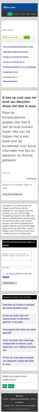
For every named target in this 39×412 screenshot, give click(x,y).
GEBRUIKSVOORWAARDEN (19, 399)
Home (10, 14)
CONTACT (5, 399)
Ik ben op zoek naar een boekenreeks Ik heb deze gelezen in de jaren (16, 318)
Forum (23, 14)
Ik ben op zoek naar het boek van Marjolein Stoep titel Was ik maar (18, 360)
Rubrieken (16, 14)
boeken (11, 386)
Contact (33, 14)
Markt (28, 14)
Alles (4, 386)
